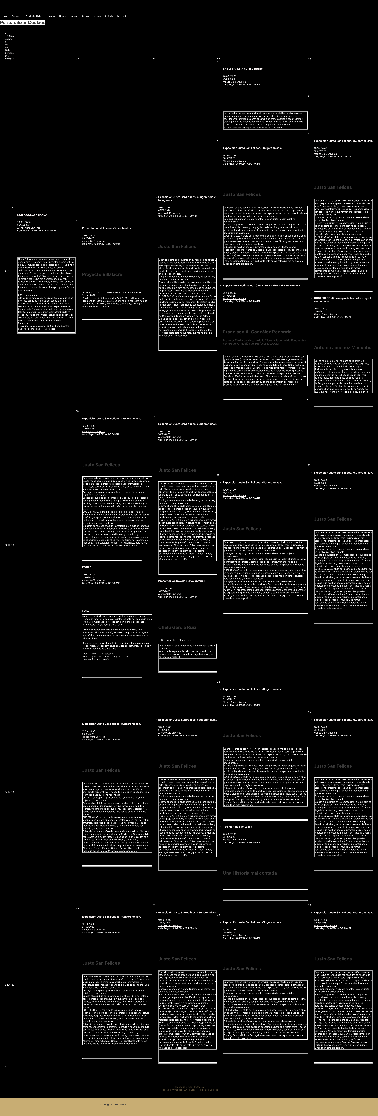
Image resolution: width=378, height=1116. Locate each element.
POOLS (86, 567)
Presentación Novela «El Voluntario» (181, 581)
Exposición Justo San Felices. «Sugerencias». (252, 148)
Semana (9, 53)
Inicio (5, 16)
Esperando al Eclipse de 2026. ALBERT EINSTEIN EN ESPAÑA (261, 285)
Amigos (15, 16)
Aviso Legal (190, 1089)
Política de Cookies (208, 1089)
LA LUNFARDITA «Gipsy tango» (243, 68)
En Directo (122, 16)
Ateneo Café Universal (234, 81)
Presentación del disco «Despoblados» (107, 228)
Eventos (51, 16)
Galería (74, 16)
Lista (7, 50)
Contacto (108, 16)
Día (7, 55)
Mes (7, 47)
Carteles (85, 16)
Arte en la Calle (33, 16)
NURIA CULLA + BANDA (32, 214)
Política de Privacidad (171, 1089)
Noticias (63, 16)
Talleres (97, 16)
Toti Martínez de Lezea (237, 826)
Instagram (199, 1087)
